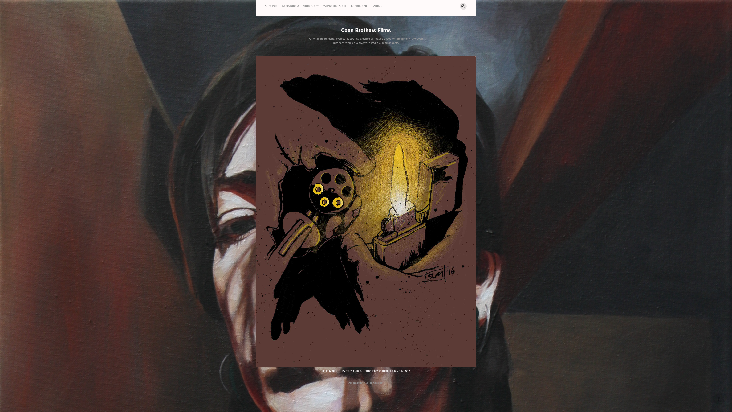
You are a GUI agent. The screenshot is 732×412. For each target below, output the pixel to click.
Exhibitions (359, 6)
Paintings (270, 6)
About (377, 6)
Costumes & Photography (300, 6)
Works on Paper (334, 6)
